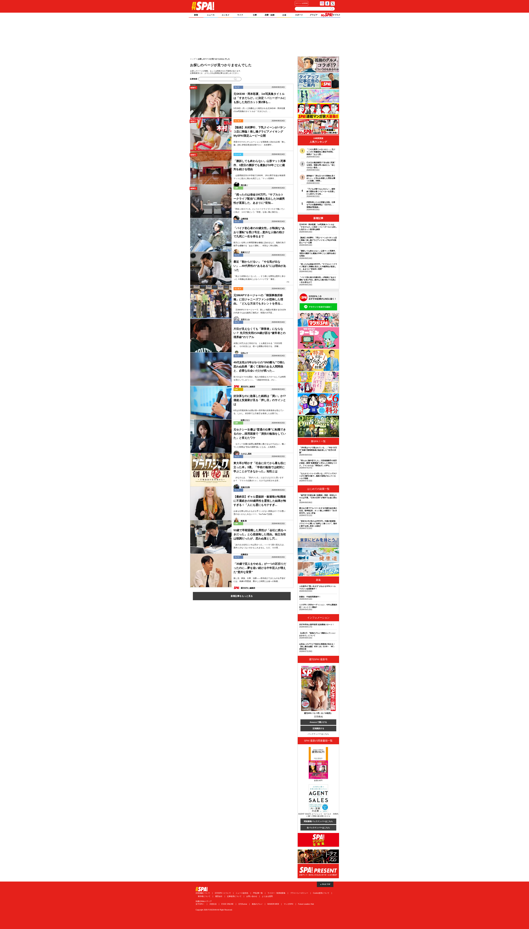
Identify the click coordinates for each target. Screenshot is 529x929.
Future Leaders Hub (306, 904)
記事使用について (234, 896)
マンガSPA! (289, 904)
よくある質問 (267, 896)
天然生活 (213, 904)
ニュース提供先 (242, 893)
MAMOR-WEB (273, 904)
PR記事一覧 (258, 893)
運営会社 (219, 896)
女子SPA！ (200, 904)
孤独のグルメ (257, 904)
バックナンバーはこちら (318, 734)
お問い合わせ (252, 896)
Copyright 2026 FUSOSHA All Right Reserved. (214, 910)
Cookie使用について (321, 893)
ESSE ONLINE (227, 904)
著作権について (204, 896)
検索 (331, 9)
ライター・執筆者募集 (277, 893)
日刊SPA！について (223, 893)
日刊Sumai (243, 904)
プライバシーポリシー (299, 893)
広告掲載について (203, 893)
